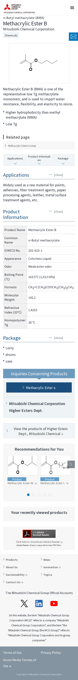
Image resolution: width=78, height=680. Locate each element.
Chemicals (11, 35)
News (46, 559)
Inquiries (73, 36)
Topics (47, 574)
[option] (22, 470)
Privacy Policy (51, 652)
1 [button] (28, 495)
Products (12, 559)
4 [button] (44, 495)
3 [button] (39, 495)
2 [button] (33, 495)
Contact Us (13, 582)
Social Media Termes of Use (19, 663)
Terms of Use (12, 652)
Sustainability (15, 574)
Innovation (50, 567)
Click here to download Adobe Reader (38, 542)
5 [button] (50, 495)
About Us (12, 567)
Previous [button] (7, 464)
